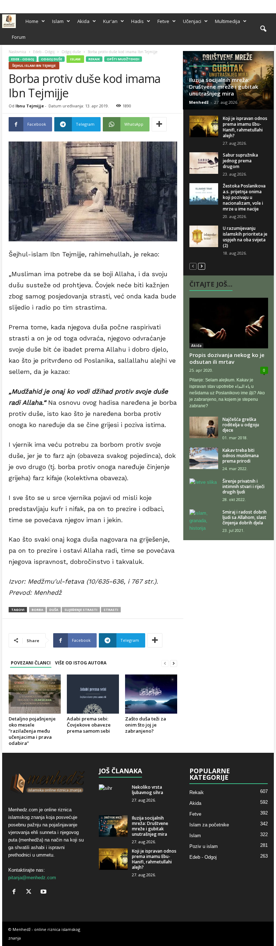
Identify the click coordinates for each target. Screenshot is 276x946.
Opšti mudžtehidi (123, 59)
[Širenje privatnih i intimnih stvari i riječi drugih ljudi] (203, 489)
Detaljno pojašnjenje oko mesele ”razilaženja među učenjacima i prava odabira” (32, 730)
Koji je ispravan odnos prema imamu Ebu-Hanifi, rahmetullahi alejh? (245, 127)
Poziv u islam (203, 846)
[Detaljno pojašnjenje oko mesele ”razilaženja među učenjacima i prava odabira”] (35, 693)
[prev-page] (165, 663)
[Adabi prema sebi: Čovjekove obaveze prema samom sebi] (93, 693)
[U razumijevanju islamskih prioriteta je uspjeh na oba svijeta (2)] (203, 236)
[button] (263, 29)
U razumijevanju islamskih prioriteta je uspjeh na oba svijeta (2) (245, 237)
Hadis (137, 21)
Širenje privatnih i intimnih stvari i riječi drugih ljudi (243, 486)
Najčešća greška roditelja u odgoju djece (240, 424)
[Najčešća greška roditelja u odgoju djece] (203, 427)
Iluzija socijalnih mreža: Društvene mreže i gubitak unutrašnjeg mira (223, 86)
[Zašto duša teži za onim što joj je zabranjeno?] (151, 694)
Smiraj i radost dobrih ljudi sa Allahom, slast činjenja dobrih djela (244, 517)
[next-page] (173, 663)
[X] (257, 5)
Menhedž (198, 102)
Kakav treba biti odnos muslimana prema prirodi (240, 455)
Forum (19, 37)
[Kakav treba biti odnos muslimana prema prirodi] (203, 458)
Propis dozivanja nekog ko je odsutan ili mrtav (226, 358)
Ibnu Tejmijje (29, 105)
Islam (58, 21)
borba (37, 609)
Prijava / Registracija (24, 4)
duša (53, 609)
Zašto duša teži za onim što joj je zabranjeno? (145, 724)
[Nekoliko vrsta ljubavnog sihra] (113, 795)
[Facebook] (246, 5)
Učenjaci (192, 21)
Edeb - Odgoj (44, 51)
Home (32, 21)
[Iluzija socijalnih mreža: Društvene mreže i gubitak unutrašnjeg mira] (113, 826)
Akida (83, 21)
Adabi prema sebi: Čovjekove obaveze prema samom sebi (89, 724)
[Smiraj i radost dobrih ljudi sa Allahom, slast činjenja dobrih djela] (203, 520)
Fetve (163, 21)
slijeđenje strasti (80, 609)
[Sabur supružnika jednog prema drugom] (203, 163)
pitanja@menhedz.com (32, 877)
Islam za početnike (209, 824)
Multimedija (227, 21)
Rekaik (94, 59)
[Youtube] (268, 5)
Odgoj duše (71, 51)
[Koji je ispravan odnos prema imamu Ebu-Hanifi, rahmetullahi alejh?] (203, 126)
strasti (111, 609)
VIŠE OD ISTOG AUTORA (80, 663)
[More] (159, 124)
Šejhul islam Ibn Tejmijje (34, 65)
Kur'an (110, 21)
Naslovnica (17, 51)
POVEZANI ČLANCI (31, 663)
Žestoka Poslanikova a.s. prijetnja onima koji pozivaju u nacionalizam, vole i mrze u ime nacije (244, 197)
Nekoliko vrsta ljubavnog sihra (147, 790)
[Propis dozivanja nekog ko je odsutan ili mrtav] (228, 323)
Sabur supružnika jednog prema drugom (240, 161)
